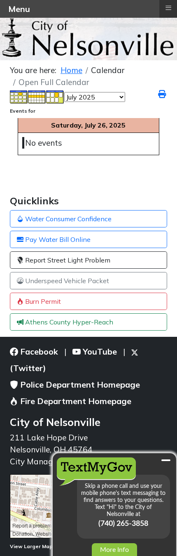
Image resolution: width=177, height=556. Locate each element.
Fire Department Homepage (74, 401)
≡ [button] (168, 7)
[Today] (55, 96)
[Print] (162, 94)
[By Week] (37, 96)
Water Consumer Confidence (67, 219)
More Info (114, 550)
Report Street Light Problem (66, 260)
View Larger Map (32, 546)
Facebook (38, 351)
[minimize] (166, 460)
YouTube (99, 351)
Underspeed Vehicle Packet (66, 281)
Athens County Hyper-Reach (68, 322)
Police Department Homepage (79, 384)
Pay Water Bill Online (57, 239)
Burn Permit (42, 301)
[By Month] (19, 96)
